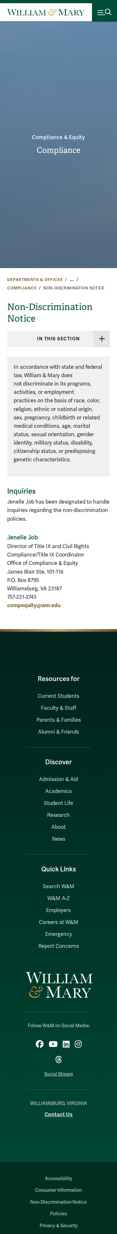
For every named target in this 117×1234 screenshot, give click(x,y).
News (58, 839)
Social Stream (58, 1074)
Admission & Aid (58, 779)
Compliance (58, 150)
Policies (58, 1214)
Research (58, 815)
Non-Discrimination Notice (58, 1202)
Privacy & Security (59, 1226)
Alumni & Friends (58, 732)
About (58, 827)
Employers (58, 910)
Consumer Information (58, 1190)
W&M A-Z (58, 898)
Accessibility (58, 1178)
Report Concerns (58, 946)
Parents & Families (58, 720)
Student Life (58, 803)
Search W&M (58, 886)
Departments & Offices (35, 279)
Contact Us (58, 1114)
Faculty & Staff (58, 708)
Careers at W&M (58, 922)
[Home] (45, 12)
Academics (58, 791)
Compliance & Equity (58, 137)
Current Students (58, 696)
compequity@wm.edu (33, 605)
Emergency (58, 934)
